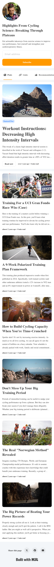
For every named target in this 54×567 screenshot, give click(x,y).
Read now (9, 163)
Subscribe (27, 62)
